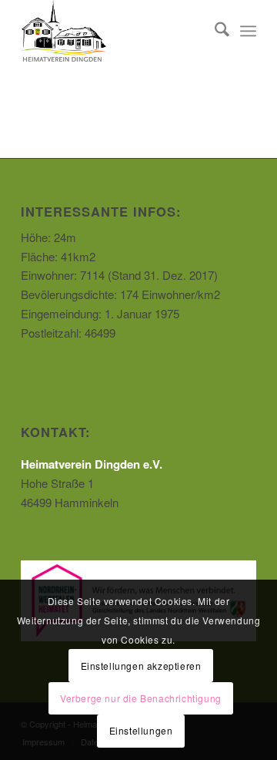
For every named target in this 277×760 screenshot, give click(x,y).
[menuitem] (214, 31)
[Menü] (248, 30)
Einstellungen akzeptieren (141, 665)
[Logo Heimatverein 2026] (115, 31)
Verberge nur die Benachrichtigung (141, 698)
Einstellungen (141, 730)
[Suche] (214, 31)
